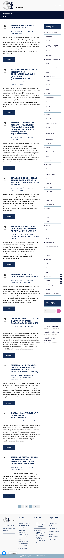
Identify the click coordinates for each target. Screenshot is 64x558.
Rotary (48, 255)
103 (35, 506)
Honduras (49, 187)
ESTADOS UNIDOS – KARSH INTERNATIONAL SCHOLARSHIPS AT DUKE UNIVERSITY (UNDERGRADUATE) (24, 74)
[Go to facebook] (4, 553)
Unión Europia (50, 285)
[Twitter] (61, 279)
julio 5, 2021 (47, 342)
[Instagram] (61, 282)
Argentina (49, 55)
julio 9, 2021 (47, 334)
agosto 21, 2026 (16, 375)
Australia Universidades (53, 68)
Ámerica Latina (50, 51)
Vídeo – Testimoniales (52, 293)
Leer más (9, 60)
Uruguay (48, 289)
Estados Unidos (18, 84)
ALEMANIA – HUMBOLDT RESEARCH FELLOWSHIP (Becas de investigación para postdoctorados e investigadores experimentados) (23, 128)
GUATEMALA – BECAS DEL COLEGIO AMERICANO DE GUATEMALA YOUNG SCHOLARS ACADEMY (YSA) (24, 368)
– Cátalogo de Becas (52, 32)
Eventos (48, 160)
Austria (48, 72)
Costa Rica (49, 119)
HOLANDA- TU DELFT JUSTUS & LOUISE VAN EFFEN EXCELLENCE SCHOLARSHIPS (25, 320)
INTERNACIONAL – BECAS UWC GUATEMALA (23, 26)
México (48, 225)
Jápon (48, 221)
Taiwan (48, 280)
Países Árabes (50, 242)
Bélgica (48, 81)
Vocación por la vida (51, 326)
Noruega (48, 230)
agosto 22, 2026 (16, 137)
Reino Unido (49, 251)
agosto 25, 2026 (16, 31)
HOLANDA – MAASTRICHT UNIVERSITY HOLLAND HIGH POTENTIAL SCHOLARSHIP (24, 228)
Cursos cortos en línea (52, 123)
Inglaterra (49, 200)
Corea (38, 421)
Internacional (17, 33)
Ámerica (48, 41)
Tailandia (49, 276)
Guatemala (28, 282)
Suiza (47, 272)
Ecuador (48, 143)
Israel (47, 213)
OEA (47, 238)
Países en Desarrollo (52, 247)
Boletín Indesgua (18, 469)
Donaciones (53, 528)
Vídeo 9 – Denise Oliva (51, 332)
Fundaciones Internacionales (50, 174)
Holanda (21, 236)
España (48, 147)
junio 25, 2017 (47, 328)
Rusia (47, 264)
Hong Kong (49, 191)
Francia (48, 169)
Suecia (48, 268)
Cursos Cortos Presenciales (50, 128)
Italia (47, 217)
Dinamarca (49, 139)
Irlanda (48, 208)
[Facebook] (61, 275)
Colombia (49, 110)
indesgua (30, 31)
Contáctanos (53, 539)
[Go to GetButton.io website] (4, 556)
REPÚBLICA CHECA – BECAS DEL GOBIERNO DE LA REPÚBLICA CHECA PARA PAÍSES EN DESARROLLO (24, 460)
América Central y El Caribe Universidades (52, 46)
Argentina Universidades (53, 59)
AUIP (47, 64)
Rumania (48, 259)
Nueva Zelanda (50, 234)
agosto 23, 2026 (16, 82)
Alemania (15, 139)
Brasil (47, 89)
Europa (14, 236)
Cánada (48, 93)
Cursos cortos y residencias (50, 134)
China (48, 106)
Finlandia (48, 164)
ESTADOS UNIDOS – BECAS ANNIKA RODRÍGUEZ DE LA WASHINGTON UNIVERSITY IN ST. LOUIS (25, 181)
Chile (47, 102)
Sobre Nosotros (54, 531)
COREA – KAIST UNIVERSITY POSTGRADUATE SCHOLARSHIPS (24, 415)
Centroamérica (17, 282)
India (47, 196)
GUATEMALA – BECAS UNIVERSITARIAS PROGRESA (24, 275)
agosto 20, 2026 (16, 421)
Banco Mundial (50, 76)
